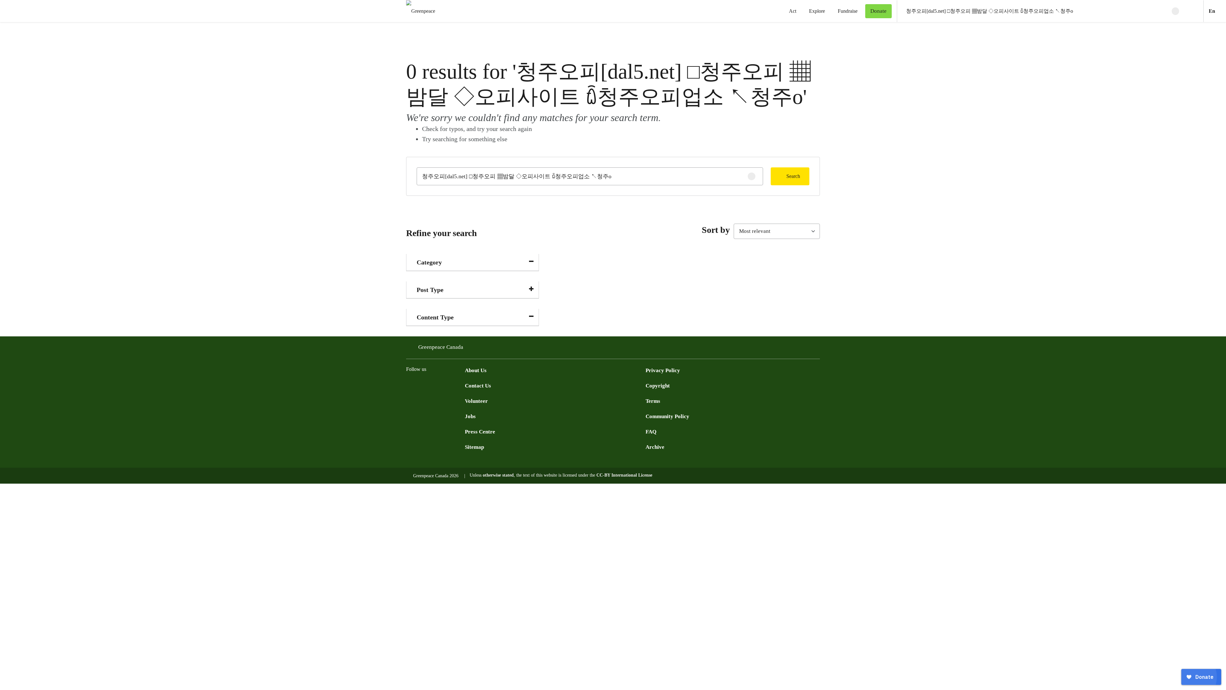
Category (429, 262)
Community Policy (667, 416)
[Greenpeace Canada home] (418, 11)
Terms (653, 401)
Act (792, 11)
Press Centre (480, 432)
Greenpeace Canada (441, 347)
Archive (655, 447)
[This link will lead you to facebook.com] (410, 385)
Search (793, 176)
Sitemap (474, 447)
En (1217, 11)
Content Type (435, 317)
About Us (476, 370)
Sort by (716, 230)
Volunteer (476, 401)
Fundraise (848, 11)
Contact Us (478, 386)
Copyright (658, 386)
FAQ (651, 432)
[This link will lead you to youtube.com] (435, 385)
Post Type (430, 289)
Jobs (470, 416)
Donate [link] (878, 11)
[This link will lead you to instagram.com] (448, 385)
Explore (817, 11)
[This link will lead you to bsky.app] (461, 385)
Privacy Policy (663, 370)
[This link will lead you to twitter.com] (423, 385)
